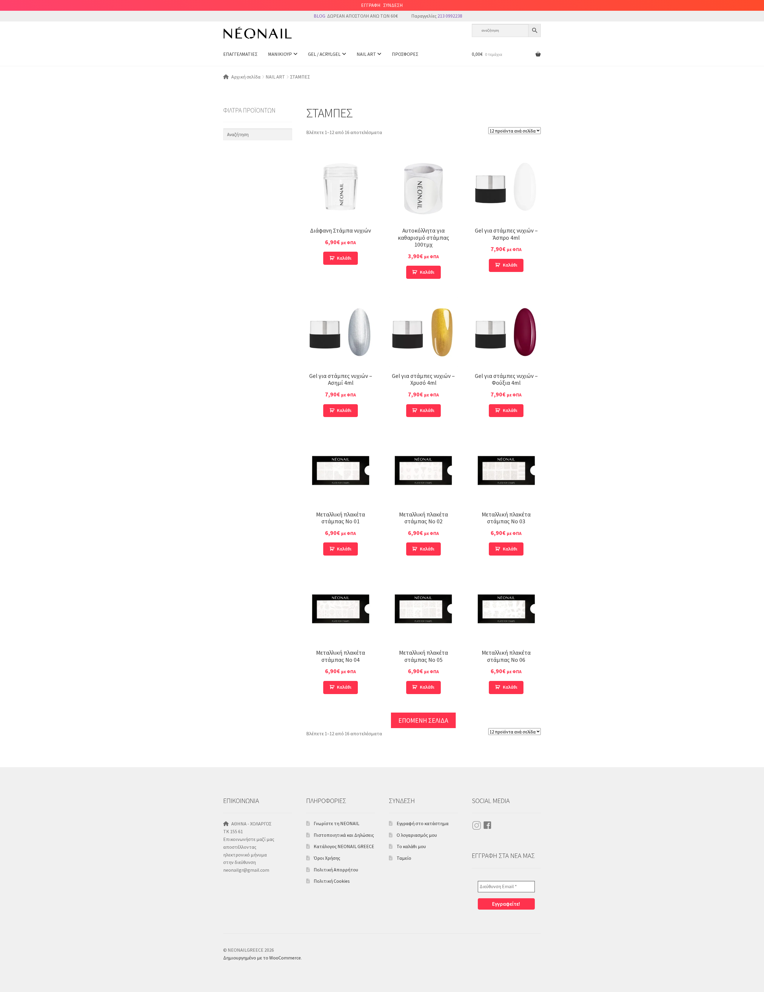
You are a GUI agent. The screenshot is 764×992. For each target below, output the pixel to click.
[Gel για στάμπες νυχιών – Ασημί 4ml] (340, 332)
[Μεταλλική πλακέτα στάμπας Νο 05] (423, 608)
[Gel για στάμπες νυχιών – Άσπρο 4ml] (506, 186)
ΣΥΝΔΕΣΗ (393, 5)
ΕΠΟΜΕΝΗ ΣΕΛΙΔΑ (423, 720)
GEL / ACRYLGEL (324, 54)
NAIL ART (366, 54)
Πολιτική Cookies (332, 881)
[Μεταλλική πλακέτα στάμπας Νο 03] (506, 470)
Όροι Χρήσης (327, 858)
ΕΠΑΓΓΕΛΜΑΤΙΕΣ (240, 54)
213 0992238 (450, 16)
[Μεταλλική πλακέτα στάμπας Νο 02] (423, 470)
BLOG (319, 16)
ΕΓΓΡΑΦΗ (371, 5)
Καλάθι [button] (344, 258)
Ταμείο (404, 858)
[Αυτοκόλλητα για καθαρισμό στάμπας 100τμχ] (423, 186)
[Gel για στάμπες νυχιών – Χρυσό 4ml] (423, 332)
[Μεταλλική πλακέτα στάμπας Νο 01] (340, 470)
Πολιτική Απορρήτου (336, 870)
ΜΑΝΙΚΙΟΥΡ (280, 54)
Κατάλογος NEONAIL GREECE (344, 846)
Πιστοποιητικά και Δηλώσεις (344, 835)
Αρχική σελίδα (246, 77)
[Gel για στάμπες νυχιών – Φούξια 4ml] (506, 332)
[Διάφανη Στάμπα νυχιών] (340, 186)
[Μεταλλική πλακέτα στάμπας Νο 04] (340, 608)
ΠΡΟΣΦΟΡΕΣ (405, 54)
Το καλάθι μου (411, 846)
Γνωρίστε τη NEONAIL (336, 823)
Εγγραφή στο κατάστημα (423, 823)
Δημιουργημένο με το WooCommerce (262, 958)
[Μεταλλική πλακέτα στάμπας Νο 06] (506, 608)
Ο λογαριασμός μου (417, 835)
